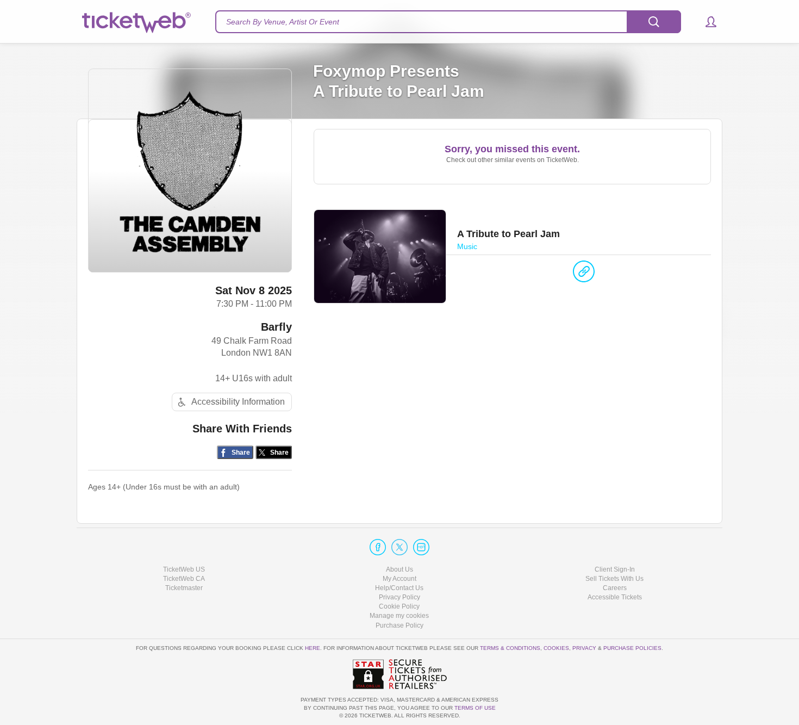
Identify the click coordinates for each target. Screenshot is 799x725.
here (312, 648)
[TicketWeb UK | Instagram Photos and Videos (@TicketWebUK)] (421, 547)
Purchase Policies (632, 648)
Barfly (276, 327)
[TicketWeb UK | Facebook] (378, 547)
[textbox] (448, 21)
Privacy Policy (399, 597)
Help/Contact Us (399, 588)
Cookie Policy (399, 606)
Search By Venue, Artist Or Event (282, 21)
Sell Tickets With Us (614, 579)
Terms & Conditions (510, 648)
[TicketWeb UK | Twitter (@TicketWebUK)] (399, 547)
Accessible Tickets (615, 597)
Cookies (556, 648)
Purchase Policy (399, 625)
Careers (615, 588)
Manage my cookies (399, 615)
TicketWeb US (184, 569)
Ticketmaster (184, 588)
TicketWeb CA (184, 579)
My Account (399, 579)
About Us (399, 569)
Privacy (584, 648)
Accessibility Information (238, 401)
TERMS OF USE (475, 708)
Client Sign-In (615, 569)
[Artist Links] (584, 274)
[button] (705, 22)
